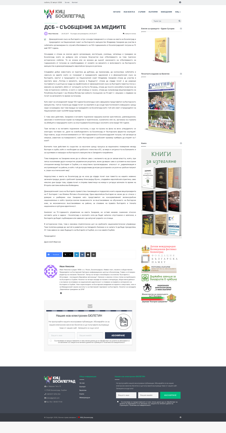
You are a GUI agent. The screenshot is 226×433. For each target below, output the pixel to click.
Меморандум (84, 397)
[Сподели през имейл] (88, 254)
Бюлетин (82, 390)
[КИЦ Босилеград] (64, 14)
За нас (67, 2)
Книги (81, 394)
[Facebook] (61, 293)
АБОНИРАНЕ (118, 335)
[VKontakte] (82, 254)
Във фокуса (129, 12)
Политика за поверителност (114, 342)
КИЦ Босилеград (86, 417)
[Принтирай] (93, 254)
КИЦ (177, 12)
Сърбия (141, 12)
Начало (116, 12)
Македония (166, 12)
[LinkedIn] (76, 254)
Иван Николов (53, 34)
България (153, 12)
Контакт (75, 2)
